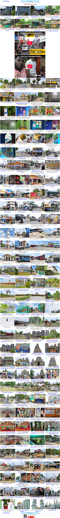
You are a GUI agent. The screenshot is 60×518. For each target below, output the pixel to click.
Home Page (6, 512)
